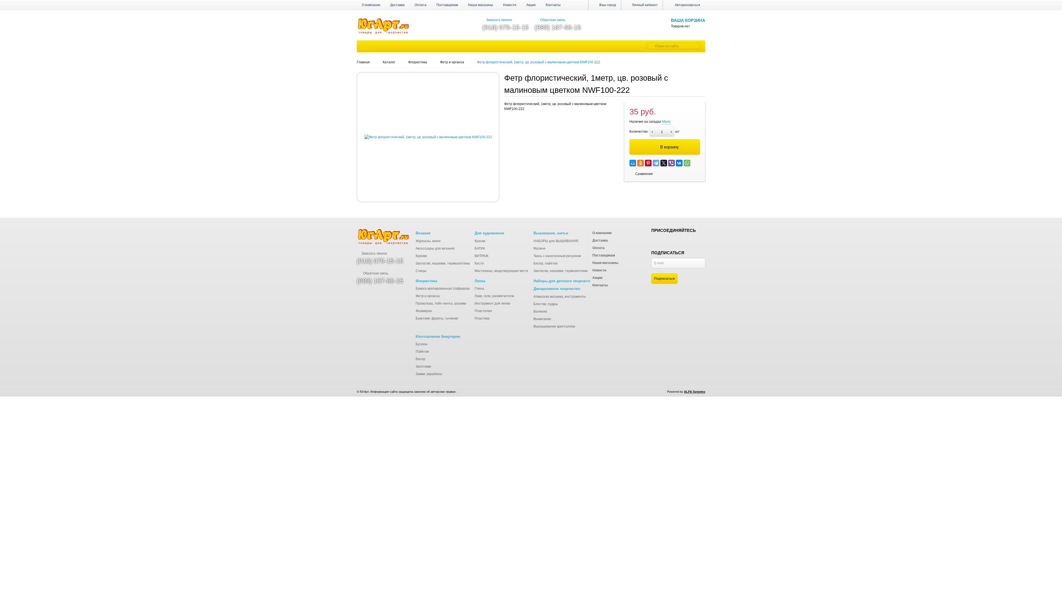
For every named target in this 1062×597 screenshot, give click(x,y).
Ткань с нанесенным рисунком (557, 256)
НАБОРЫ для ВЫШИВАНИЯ (555, 241)
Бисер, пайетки (545, 263)
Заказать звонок (499, 20)
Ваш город (607, 5)
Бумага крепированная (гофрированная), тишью (454, 288)
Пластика (482, 318)
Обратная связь (552, 20)
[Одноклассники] (640, 163)
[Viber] (671, 163)
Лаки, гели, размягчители (494, 296)
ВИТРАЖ (481, 256)
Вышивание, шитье (550, 233)
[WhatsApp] (687, 163)
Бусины (422, 344)
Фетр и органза (428, 296)
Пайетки (422, 352)
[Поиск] (650, 46)
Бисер (420, 359)
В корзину (669, 147)
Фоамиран (424, 311)
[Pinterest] (648, 163)
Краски (480, 241)
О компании (371, 5)
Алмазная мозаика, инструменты (559, 296)
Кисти (479, 263)
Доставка (397, 5)
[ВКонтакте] (679, 163)
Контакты (553, 5)
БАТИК (480, 248)
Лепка (480, 281)
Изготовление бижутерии (438, 336)
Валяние (540, 311)
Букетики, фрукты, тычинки (437, 318)
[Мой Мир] (632, 163)
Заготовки (423, 366)
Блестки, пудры (545, 304)
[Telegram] (656, 163)
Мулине (539, 248)
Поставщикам (447, 5)
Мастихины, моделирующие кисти (501, 271)
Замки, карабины (429, 374)
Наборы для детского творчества (563, 281)
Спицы (421, 271)
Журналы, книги (428, 241)
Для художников (489, 233)
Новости (509, 5)
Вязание (423, 233)
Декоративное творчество (556, 289)
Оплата (420, 5)
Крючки (421, 256)
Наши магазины (480, 5)
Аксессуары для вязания (435, 248)
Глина (479, 288)
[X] (663, 163)
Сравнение (644, 174)
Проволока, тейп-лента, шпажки (441, 303)
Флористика (426, 281)
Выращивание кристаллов (554, 326)
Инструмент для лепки (492, 303)
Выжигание (542, 319)
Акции (531, 5)
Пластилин (483, 311)
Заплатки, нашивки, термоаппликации (446, 263)
